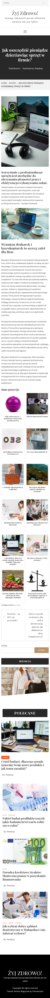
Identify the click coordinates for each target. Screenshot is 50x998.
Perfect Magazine (22, 991)
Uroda (11, 923)
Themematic (37, 991)
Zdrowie (11, 815)
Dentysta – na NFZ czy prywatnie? (13, 617)
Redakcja (39, 68)
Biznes (18, 605)
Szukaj (4, 645)
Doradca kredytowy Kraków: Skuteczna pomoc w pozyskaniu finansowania (24, 875)
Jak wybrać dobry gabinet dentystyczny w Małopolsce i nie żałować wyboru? (24, 929)
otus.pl (16, 373)
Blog (5, 815)
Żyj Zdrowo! (25, 13)
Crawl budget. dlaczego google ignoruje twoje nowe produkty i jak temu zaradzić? (22, 765)
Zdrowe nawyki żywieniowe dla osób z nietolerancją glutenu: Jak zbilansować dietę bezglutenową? (35, 625)
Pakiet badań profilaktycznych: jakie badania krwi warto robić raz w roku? (24, 821)
